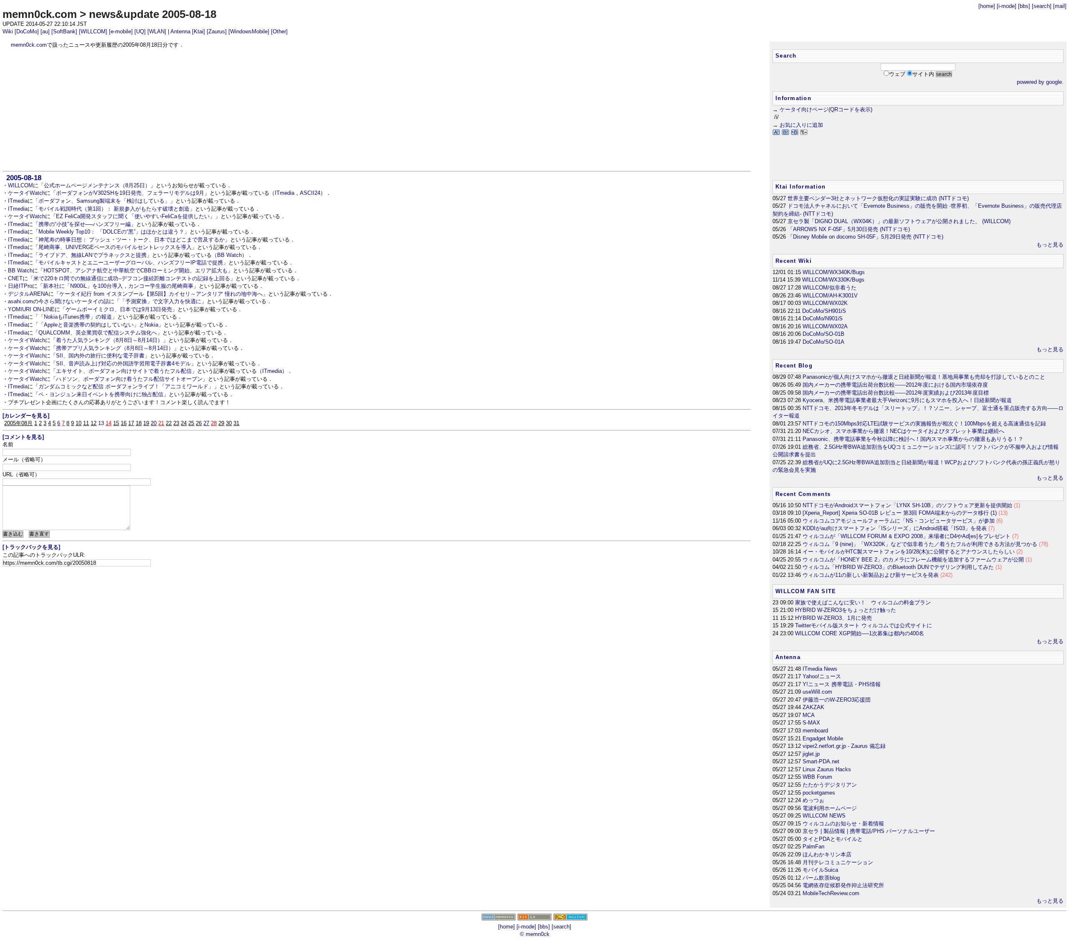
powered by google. (1040, 82)
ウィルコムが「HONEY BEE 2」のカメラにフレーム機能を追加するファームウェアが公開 (917, 559)
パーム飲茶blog (821, 878)
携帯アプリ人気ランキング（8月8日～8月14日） (115, 348)
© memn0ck (535, 934)
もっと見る (1050, 245)
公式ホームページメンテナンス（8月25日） (97, 185)
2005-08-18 (23, 178)
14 (108, 423)
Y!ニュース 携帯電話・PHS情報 (842, 684)
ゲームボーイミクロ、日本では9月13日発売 (119, 309)
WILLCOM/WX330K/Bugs (833, 280)
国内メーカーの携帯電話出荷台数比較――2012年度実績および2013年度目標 (896, 393)
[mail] (1059, 6)
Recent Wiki (793, 261)
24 (184, 423)
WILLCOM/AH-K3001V (830, 295)
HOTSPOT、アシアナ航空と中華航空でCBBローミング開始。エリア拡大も (135, 270)
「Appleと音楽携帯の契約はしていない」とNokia (98, 325)
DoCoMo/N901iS (823, 318)
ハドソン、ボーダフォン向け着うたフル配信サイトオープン (129, 379)
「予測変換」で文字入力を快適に (160, 301)
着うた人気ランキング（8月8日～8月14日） (109, 340)
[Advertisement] (376, 109)
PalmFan (813, 846)
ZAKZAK (813, 707)
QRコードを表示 (850, 109)
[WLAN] (156, 31)
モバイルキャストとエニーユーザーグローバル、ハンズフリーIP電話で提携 (130, 262)
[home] (986, 6)
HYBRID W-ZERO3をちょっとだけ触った (845, 610)
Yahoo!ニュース (822, 676)
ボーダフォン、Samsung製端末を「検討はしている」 (104, 201)
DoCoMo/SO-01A (823, 342)
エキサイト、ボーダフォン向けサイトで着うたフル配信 (124, 371)
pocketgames (819, 793)
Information (793, 98)
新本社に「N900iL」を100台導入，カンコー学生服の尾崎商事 (118, 286)
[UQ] (140, 31)
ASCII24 (310, 193)
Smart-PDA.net (821, 761)
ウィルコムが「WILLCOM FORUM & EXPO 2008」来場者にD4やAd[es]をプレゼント (910, 536)
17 (131, 423)
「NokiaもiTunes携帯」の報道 (75, 317)
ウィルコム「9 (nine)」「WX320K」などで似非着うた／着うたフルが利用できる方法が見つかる (925, 544)
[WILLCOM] (93, 31)
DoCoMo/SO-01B (823, 334)
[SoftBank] (64, 31)
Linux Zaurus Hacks (827, 769)
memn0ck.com (40, 14)
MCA (809, 715)
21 (161, 423)
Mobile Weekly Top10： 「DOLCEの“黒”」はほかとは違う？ (111, 232)
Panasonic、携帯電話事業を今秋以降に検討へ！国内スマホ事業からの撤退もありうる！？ (913, 439)
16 (124, 423)
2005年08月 (18, 423)
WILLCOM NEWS (824, 816)
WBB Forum (817, 777)
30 (229, 423)
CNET (15, 278)
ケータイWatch (26, 193)
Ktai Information (800, 187)
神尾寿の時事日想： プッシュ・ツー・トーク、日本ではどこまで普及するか (131, 240)
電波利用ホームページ (830, 808)
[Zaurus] (217, 31)
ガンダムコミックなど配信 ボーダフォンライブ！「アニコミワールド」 (126, 386)
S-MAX (811, 723)
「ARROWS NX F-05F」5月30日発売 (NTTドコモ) (849, 229)
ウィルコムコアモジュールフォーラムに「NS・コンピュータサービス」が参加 (903, 521)
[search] (1041, 6)
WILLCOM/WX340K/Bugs (834, 272)
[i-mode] (1006, 6)
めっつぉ (813, 800)
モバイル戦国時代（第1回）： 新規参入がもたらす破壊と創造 (114, 209)
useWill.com (817, 692)
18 (139, 423)
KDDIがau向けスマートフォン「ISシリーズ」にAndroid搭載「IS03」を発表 (899, 528)
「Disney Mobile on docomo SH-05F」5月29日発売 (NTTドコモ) (865, 237)
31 (236, 423)
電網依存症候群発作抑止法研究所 (843, 885)
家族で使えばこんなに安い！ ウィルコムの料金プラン (863, 602)
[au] (45, 31)
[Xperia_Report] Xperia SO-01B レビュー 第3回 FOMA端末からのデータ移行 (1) (905, 513)
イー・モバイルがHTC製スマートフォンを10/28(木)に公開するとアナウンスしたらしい (913, 551)
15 (116, 423)
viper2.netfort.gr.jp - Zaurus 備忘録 (844, 746)
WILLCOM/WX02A (825, 326)
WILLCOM (20, 185)
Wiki (8, 31)
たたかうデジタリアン (830, 785)
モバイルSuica (820, 870)
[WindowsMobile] (248, 31)
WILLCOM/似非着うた (829, 287)
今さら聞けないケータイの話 (73, 301)
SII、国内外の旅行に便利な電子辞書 (100, 355)
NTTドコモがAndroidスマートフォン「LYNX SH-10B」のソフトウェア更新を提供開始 (911, 505)
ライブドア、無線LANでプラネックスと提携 (92, 255)
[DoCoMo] (27, 31)
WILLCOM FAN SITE (805, 591)
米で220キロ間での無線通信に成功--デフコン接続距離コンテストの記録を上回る (131, 278)
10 (78, 423)
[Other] (279, 31)
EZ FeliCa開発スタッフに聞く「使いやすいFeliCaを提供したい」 (135, 216)
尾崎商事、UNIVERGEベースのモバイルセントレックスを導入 (115, 247)
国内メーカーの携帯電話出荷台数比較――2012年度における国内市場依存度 (895, 385)
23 (176, 423)
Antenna (180, 31)
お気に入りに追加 (801, 125)
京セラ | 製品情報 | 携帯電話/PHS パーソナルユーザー (869, 831)
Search (786, 56)
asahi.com (20, 301)
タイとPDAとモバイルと (833, 839)
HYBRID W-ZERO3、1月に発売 (833, 618)
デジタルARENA (28, 294)
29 (221, 423)
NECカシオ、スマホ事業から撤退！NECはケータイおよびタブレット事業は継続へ (903, 431)
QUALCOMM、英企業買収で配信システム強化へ (97, 333)
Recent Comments (803, 494)
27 (206, 423)
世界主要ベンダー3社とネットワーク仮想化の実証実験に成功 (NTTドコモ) (878, 198)
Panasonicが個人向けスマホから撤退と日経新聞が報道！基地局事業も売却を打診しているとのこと (924, 377)
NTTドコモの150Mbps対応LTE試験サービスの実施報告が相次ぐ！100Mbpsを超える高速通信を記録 (924, 423)
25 (191, 423)
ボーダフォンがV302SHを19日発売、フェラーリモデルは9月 (130, 193)
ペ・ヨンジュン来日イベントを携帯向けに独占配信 (100, 394)
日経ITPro (20, 286)
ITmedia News (820, 669)
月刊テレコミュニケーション (838, 862)
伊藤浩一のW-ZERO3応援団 (837, 700)
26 (199, 423)
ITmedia (284, 193)
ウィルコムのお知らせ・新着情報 (843, 823)
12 (93, 423)
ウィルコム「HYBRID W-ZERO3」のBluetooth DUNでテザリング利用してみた (902, 567)
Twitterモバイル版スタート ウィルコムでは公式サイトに (863, 625)
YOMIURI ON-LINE (31, 309)
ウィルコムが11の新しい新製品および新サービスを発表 (877, 575)
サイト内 (923, 74)
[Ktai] (198, 31)
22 (169, 423)
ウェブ (897, 74)
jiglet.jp (811, 754)
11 (86, 423)
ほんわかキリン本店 (827, 854)
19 (146, 423)
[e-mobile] (121, 31)
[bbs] (1024, 6)
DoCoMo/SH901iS (824, 311)
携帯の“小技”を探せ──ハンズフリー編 (84, 224)
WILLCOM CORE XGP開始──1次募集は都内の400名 (859, 633)
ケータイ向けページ (804, 109)
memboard (815, 730)
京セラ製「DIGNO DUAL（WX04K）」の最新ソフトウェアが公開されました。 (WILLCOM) (899, 221)
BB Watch (229, 255)
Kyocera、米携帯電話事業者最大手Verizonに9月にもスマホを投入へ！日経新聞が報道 (907, 400)
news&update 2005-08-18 (152, 14)
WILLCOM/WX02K (825, 303)
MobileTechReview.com (831, 893)
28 (214, 423)
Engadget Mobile (823, 738)
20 (154, 423)
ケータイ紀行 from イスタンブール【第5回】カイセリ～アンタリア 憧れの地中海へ (161, 294)
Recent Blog (794, 365)
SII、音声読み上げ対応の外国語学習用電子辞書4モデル (123, 363)
